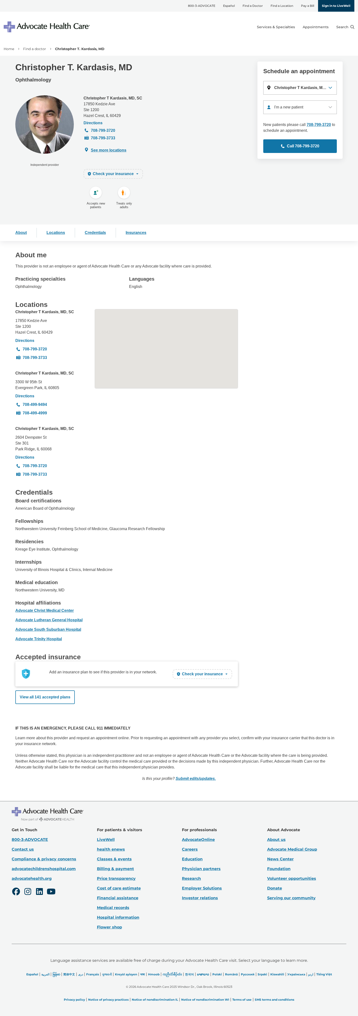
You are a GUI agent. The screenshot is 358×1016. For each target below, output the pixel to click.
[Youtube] (51, 892)
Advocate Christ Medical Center (44, 610)
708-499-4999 (35, 413)
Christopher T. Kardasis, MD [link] (79, 49)
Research (191, 878)
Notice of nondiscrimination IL (155, 999)
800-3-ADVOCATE (201, 6)
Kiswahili (277, 974)
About (21, 233)
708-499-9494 (35, 404)
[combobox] (300, 107)
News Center (280, 859)
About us (276, 839)
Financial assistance (117, 898)
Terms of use (242, 999)
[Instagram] (28, 892)
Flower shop (109, 927)
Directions (93, 123)
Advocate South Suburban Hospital (48, 629)
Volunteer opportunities (291, 878)
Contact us (23, 849)
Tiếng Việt (324, 974)
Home (9, 49)
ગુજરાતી (107, 974)
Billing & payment (115, 868)
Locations (56, 233)
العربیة (45, 974)
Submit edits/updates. (196, 778)
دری (80, 974)
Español (229, 6)
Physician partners (201, 868)
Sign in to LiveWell (336, 6)
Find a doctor (34, 49)
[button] (300, 88)
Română (231, 974)
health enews (111, 849)
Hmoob (154, 974)
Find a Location (282, 6)
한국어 (189, 974)
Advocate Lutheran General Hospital (49, 620)
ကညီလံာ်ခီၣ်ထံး (172, 974)
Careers (190, 849)
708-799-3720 (103, 130)
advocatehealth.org (32, 878)
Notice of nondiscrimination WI (205, 999)
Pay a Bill (307, 6)
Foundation (279, 868)
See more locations (108, 150)
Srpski (262, 974)
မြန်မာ (56, 974)
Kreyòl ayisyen (126, 974)
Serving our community (291, 898)
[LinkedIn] (39, 892)
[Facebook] (16, 892)
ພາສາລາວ (203, 974)
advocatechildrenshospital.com (44, 868)
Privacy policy (74, 999)
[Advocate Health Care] (47, 27)
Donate (274, 888)
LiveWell (106, 839)
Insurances (136, 233)
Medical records (113, 907)
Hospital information (118, 917)
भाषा (142, 974)
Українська (296, 974)
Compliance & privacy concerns (44, 859)
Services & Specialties (276, 27)
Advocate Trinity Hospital (38, 639)
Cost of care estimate (119, 888)
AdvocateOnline (198, 839)
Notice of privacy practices (108, 999)
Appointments (316, 27)
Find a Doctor (253, 6)
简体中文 (69, 974)
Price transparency (116, 878)
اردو (310, 974)
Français (92, 974)
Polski (217, 974)
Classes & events (114, 859)
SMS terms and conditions (274, 999)
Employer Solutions (202, 888)
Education (192, 859)
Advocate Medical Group (292, 849)
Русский (247, 974)
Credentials (95, 233)
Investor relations (200, 898)
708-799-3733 (103, 138)
